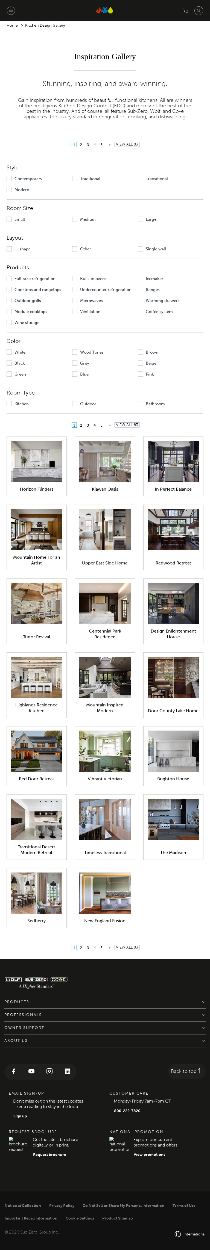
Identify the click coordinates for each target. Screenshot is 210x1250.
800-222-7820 (127, 1111)
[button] (110, 144)
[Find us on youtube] (31, 1072)
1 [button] (74, 144)
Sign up (20, 1116)
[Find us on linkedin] (67, 1072)
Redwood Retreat (173, 563)
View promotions (149, 1154)
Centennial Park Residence (105, 633)
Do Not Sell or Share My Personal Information (123, 1205)
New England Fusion (105, 920)
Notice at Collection (23, 1205)
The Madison (173, 852)
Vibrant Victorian (105, 778)
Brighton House (173, 778)
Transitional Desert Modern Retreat (36, 849)
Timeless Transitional (105, 852)
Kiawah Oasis (105, 489)
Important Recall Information (31, 1218)
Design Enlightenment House (173, 633)
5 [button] (101, 144)
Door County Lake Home (173, 710)
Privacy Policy (61, 1205)
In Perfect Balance (173, 489)
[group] (38, 179)
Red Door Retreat (36, 778)
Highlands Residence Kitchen (36, 707)
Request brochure (49, 1154)
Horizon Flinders (36, 489)
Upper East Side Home (105, 563)
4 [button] (95, 144)
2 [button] (81, 144)
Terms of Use (184, 1205)
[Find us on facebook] (13, 1072)
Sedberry (36, 920)
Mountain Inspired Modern (105, 707)
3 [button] (88, 144)
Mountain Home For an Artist (36, 560)
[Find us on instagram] (49, 1072)
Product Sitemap (117, 1218)
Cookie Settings (80, 1218)
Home (12, 25)
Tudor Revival (36, 636)
